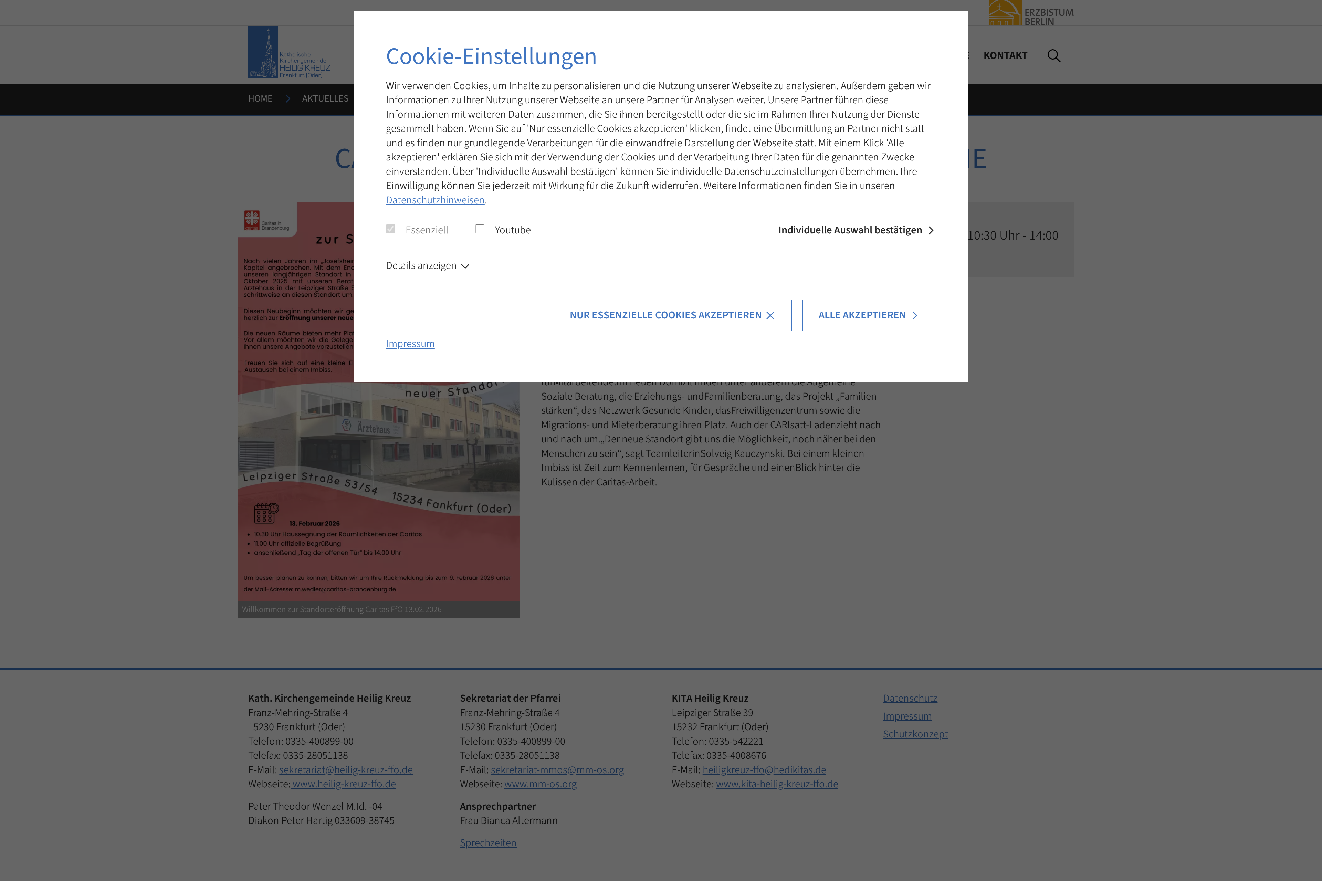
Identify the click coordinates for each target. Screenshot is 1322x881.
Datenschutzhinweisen (435, 200)
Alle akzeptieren (862, 315)
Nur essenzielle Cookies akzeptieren (666, 315)
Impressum (410, 343)
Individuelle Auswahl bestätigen (850, 230)
